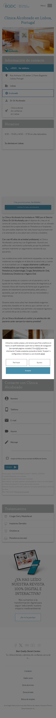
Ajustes (39, 362)
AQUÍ (38, 348)
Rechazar (16, 362)
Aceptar (28, 370)
